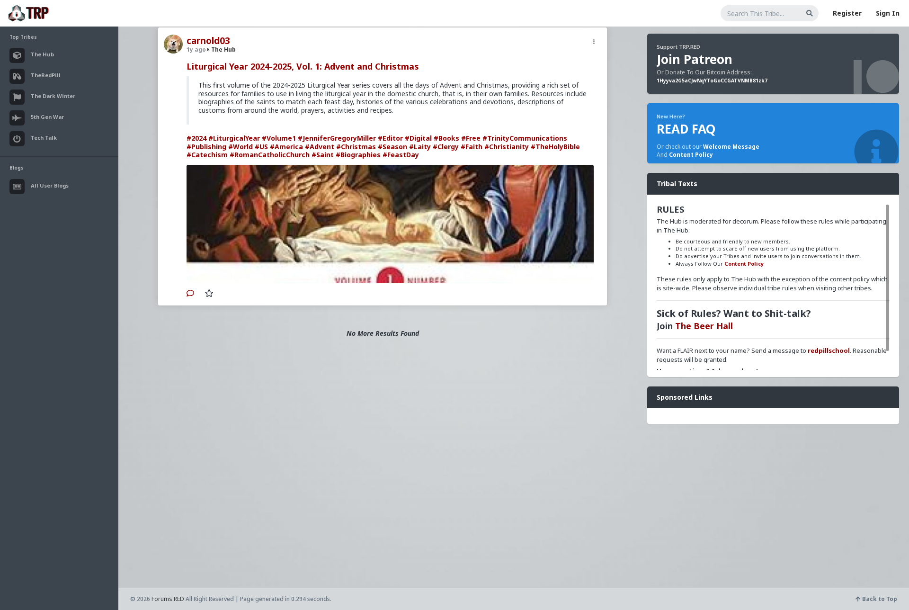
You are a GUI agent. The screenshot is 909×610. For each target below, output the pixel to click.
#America (286, 146)
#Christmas (356, 146)
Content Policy (691, 155)
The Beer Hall (704, 326)
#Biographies (358, 154)
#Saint (323, 154)
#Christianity (506, 146)
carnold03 (208, 41)
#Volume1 (279, 138)
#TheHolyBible (555, 146)
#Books (446, 138)
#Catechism (207, 154)
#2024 (196, 138)
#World (240, 146)
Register (847, 13)
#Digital (418, 138)
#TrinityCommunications (524, 138)
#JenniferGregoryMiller (337, 138)
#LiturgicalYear (234, 138)
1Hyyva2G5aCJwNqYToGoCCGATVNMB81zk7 (712, 80)
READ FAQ (686, 128)
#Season (392, 146)
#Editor (390, 138)
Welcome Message (731, 147)
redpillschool (829, 350)
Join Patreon (694, 59)
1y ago (196, 49)
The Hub (223, 49)
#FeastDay (401, 154)
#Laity (420, 146)
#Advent (319, 146)
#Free (471, 138)
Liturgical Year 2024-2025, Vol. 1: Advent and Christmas (303, 66)
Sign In (888, 13)
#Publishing (206, 146)
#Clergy (446, 146)
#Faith (471, 146)
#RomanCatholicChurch (270, 154)
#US (261, 146)
